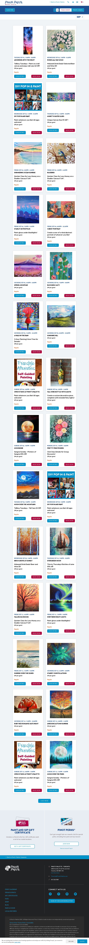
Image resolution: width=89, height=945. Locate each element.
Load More (45, 801)
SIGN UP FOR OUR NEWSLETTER (62, 901)
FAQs (7, 899)
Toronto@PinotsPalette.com (59, 876)
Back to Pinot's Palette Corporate (16, 857)
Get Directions (55, 873)
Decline (71, 941)
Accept (82, 941)
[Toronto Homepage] (14, 2)
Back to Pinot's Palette (57, 2)
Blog (7, 905)
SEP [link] (79, 17)
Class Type (9, 10)
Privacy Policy (22, 923)
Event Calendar (11, 889)
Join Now (66, 844)
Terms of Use (13, 923)
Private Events (10, 892)
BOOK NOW (36, 76)
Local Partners (11, 911)
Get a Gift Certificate (22, 846)
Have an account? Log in (66, 848)
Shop (7, 902)
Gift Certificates (11, 895)
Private (78, 10)
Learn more (17, 942)
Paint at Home (10, 908)
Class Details (20, 76)
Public (65, 10)
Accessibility (30, 923)
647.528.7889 (55, 879)
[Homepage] (24, 868)
